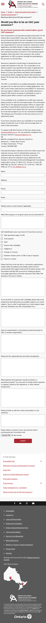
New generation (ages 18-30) (14, 235)
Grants (10, 12)
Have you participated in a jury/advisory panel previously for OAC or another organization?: (22, 331)
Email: (3, 197)
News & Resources (12, 540)
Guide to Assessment (8, 15)
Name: (3, 171)
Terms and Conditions (13, 532)
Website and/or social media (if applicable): (16, 206)
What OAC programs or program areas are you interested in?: (22, 215)
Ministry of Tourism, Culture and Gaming (19, 545)
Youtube (33, 503)
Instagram (27, 503)
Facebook (14, 503)
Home (3, 12)
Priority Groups (8, 483)
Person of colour (10, 259)
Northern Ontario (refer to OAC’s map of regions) (21, 256)
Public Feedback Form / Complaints (15, 488)
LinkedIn (20, 503)
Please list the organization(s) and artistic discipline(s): (20, 356)
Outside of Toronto (11, 252)
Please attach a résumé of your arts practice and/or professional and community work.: (19, 431)
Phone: (3, 189)
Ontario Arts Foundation (14, 523)
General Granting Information (25, 12)
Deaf (5, 242)
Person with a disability (12, 245)
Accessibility (10, 511)
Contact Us (9, 515)
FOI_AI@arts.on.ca (19, 167)
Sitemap (9, 553)
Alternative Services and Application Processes (19, 466)
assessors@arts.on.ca (9, 132)
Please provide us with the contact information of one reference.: (20, 412)
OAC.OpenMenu (3, 4)
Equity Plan (7, 470)
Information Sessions (10, 479)
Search (43, 4)
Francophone (8, 239)
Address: (4, 180)
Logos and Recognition (13, 519)
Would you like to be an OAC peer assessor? (17, 492)
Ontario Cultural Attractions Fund (17, 528)
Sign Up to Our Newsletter (14, 536)
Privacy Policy (10, 549)
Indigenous (8, 249)
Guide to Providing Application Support (16, 474)
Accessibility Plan (9, 461)
